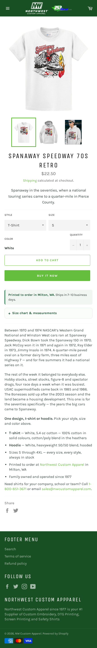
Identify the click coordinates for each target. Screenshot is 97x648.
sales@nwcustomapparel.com (66, 489)
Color (9, 238)
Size (51, 215)
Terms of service (18, 556)
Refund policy (16, 563)
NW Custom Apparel (28, 633)
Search (10, 549)
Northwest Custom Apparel (62, 464)
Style (8, 215)
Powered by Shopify (55, 633)
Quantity (76, 234)
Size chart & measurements (34, 313)
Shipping (30, 180)
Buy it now (47, 275)
